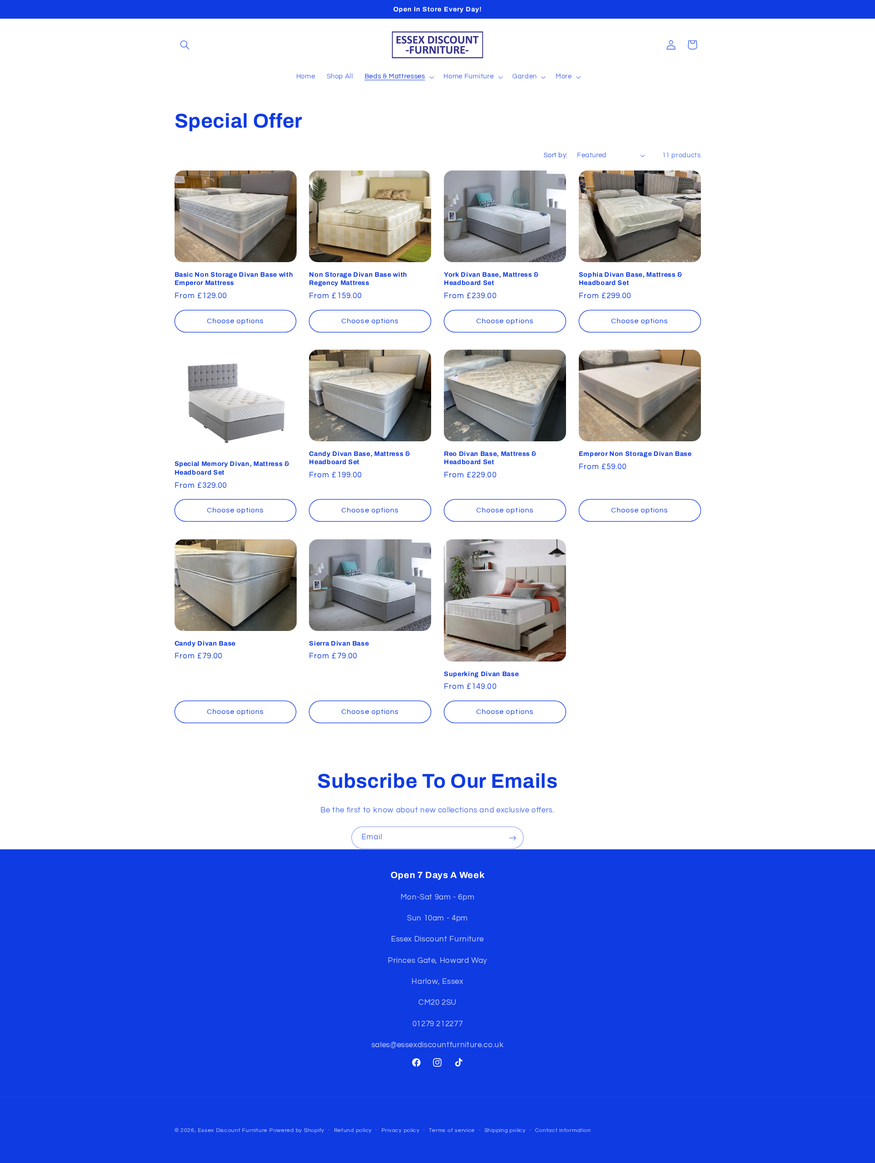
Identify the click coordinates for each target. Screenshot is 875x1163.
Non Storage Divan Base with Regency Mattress (358, 278)
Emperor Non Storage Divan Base (635, 453)
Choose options (235, 321)
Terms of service (452, 1130)
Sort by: (555, 155)
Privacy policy (400, 1130)
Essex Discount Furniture (233, 1130)
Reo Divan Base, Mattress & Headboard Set (490, 457)
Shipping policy (505, 1130)
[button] (185, 44)
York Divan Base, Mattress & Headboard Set (491, 278)
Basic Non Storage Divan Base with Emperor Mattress (234, 278)
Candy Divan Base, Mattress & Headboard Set (359, 457)
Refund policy (353, 1130)
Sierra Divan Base (339, 643)
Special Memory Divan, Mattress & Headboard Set (232, 468)
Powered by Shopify (296, 1130)
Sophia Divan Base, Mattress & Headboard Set (631, 278)
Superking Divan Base (481, 673)
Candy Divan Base (205, 643)
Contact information (563, 1130)
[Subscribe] (512, 838)
